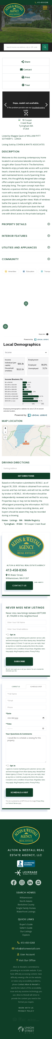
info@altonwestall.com (27, 948)
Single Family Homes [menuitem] (26, 908)
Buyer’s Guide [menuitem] (26, 924)
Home (5, 520)
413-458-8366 (16, 570)
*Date (8, 713)
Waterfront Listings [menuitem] (26, 911)
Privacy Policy (35, 651)
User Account (27, 954)
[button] (45, 47)
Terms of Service (13, 803)
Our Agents (38, 582)
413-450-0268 (42, 2)
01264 (19, 524)
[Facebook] (14, 882)
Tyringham (9, 524)
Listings (13, 520)
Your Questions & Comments (19, 734)
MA (20, 520)
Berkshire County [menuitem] (26, 904)
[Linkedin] (30, 882)
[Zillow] (38, 882)
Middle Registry (32, 520)
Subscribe (19, 661)
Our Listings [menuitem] (26, 931)
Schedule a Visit (36, 686)
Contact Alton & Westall (28, 984)
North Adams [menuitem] (26, 901)
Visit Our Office (27, 960)
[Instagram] (22, 882)
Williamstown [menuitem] (26, 897)
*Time (8, 724)
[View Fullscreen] (5, 437)
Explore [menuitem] (26, 935)
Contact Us (19, 585)
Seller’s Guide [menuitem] (26, 928)
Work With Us (26, 1008)
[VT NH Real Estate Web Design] (26, 1029)
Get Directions (26, 476)
